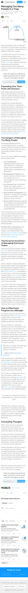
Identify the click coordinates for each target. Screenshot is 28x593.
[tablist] (7, 503)
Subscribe (19, 2)
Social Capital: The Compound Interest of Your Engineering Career (10, 550)
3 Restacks (17, 488)
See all (4, 563)
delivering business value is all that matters (13, 133)
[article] (14, 529)
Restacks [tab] (11, 503)
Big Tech (5, 251)
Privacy (12, 583)
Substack (7, 590)
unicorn (7, 62)
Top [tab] (3, 521)
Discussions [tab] (12, 521)
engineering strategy (8, 362)
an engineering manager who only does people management (13, 236)
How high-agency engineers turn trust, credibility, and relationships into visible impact (9, 555)
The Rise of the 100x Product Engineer (10, 525)
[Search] (25, 521)
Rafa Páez (7, 16)
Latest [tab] (6, 521)
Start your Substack (10, 586)
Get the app (21, 586)
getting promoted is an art (11, 271)
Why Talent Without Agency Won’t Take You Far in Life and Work (9, 541)
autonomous (20, 377)
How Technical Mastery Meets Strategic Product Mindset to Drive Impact (9, 529)
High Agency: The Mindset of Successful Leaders (10, 538)
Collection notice (23, 583)
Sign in (25, 2)
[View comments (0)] (7, 21)
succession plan (16, 275)
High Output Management (18, 316)
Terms (16, 583)
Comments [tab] (4, 503)
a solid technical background (11, 233)
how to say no (8, 387)
